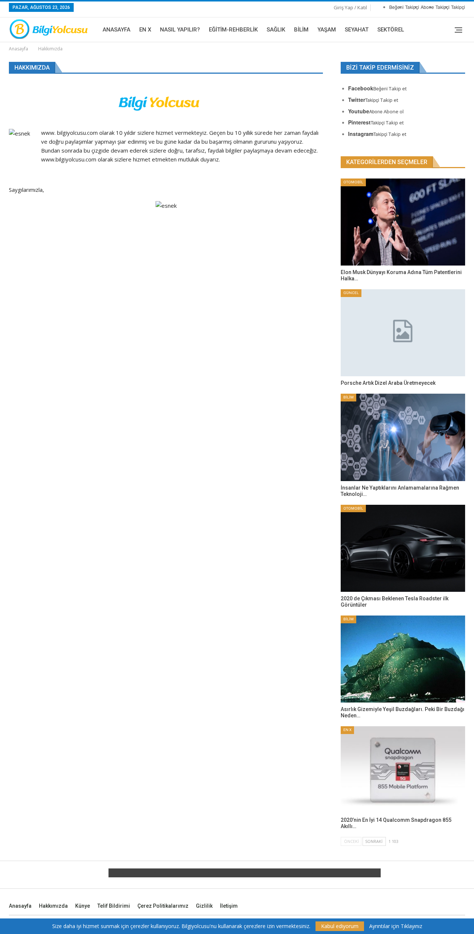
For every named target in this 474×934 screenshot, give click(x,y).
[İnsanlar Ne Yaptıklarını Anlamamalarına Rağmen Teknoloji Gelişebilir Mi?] (403, 437)
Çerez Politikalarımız (162, 906)
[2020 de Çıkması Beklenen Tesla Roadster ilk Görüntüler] (403, 548)
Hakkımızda (53, 906)
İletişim (229, 906)
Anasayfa (116, 29)
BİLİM (301, 29)
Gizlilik (204, 906)
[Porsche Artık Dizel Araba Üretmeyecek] (403, 332)
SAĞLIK (276, 29)
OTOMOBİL (353, 182)
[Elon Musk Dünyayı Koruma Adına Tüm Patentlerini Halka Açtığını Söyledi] (403, 222)
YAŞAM (326, 29)
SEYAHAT (356, 29)
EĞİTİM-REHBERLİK (233, 29)
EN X (145, 29)
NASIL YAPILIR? (180, 29)
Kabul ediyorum (339, 926)
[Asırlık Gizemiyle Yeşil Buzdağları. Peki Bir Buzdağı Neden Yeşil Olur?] (403, 659)
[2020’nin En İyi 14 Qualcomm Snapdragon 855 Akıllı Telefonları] (403, 769)
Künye (82, 906)
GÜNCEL (351, 293)
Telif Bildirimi (113, 906)
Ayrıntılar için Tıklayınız (395, 926)
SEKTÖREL (390, 29)
